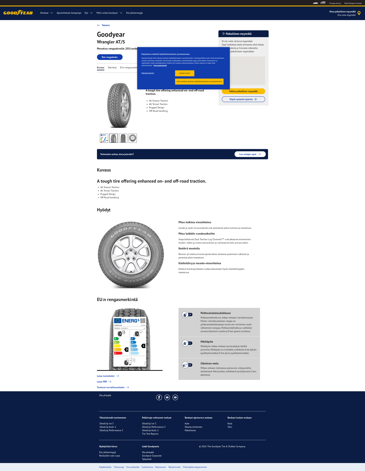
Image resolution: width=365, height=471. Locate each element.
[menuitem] (315, 2)
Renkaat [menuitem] (44, 12)
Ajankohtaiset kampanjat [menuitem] (69, 12)
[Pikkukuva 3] (123, 138)
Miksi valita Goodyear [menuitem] (107, 12)
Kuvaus (100, 67)
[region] (183, 68)
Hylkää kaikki (184, 73)
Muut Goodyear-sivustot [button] (353, 3)
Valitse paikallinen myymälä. (243, 91)
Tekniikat (112, 67)
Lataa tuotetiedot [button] (106, 375)
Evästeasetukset (147, 73)
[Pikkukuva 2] (113, 138)
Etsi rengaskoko (110, 57)
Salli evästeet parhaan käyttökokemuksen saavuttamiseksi (199, 81)
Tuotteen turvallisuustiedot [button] (111, 387)
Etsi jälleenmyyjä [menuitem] (134, 12)
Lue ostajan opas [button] (247, 154)
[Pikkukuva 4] (132, 138)
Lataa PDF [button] (102, 381)
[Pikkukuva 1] (104, 138)
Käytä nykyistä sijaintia (241, 99)
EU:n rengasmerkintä (130, 67)
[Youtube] (167, 397)
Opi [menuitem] (86, 12)
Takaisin (106, 25)
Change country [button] (335, 3)
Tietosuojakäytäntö (160, 65)
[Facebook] (159, 397)
